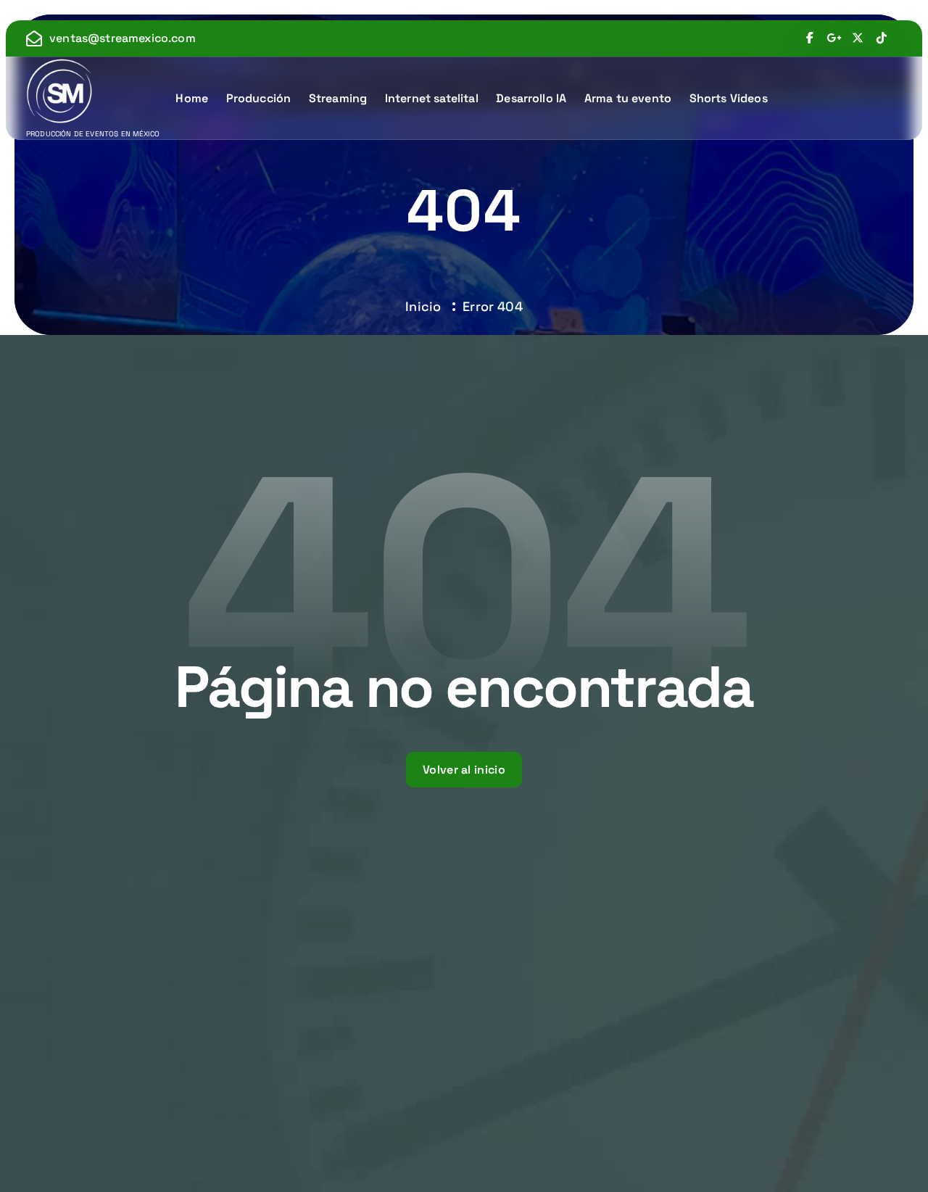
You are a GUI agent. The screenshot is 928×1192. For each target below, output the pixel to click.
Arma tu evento (627, 98)
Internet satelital (431, 98)
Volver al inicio (464, 769)
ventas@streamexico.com (122, 38)
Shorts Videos (728, 98)
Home (191, 98)
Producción (258, 98)
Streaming (338, 98)
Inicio (423, 306)
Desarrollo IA (531, 98)
